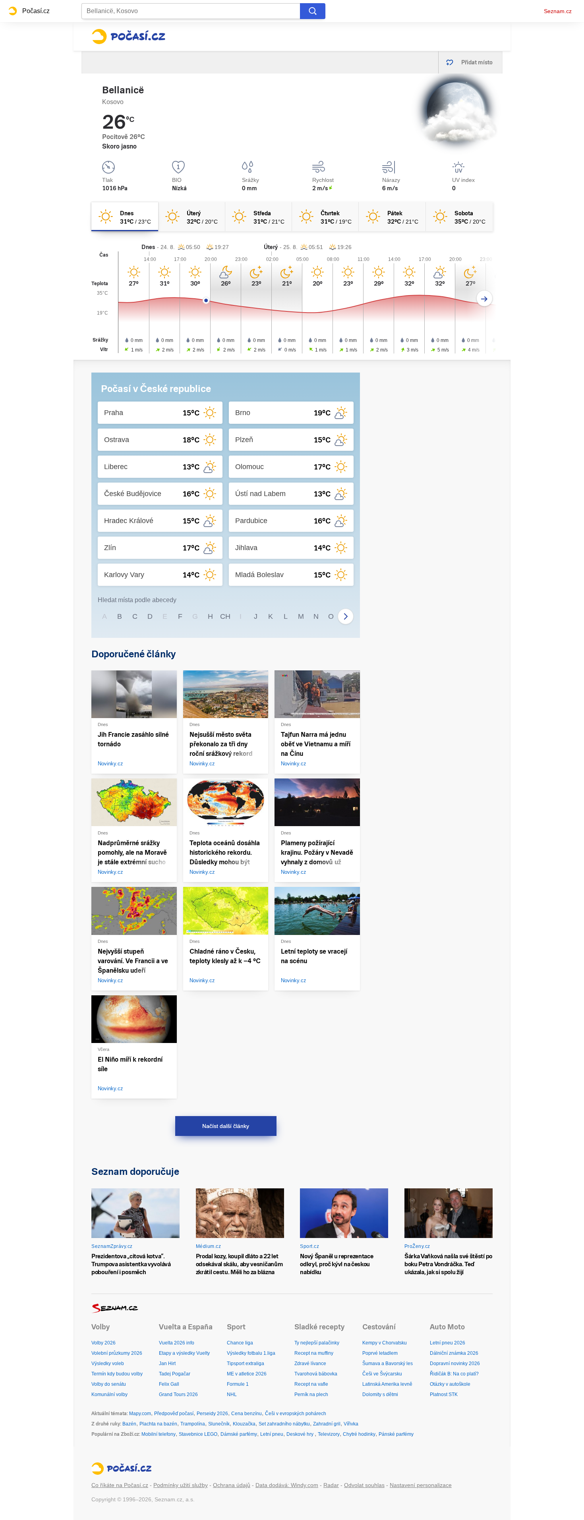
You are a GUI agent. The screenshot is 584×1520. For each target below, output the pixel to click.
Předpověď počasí (173, 1413)
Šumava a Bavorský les (387, 1363)
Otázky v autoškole (450, 1384)
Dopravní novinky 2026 (455, 1363)
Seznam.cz (558, 11)
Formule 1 (238, 1384)
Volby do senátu (108, 1384)
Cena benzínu (246, 1413)
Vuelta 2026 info (176, 1343)
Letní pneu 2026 (447, 1343)
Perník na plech (311, 1394)
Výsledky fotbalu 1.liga (251, 1353)
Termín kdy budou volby (117, 1374)
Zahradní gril (326, 1424)
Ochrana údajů (231, 1485)
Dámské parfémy (238, 1434)
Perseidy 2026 (212, 1413)
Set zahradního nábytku (284, 1424)
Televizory (329, 1434)
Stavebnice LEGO (198, 1434)
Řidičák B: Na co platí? (454, 1374)
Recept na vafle (311, 1384)
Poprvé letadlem (380, 1353)
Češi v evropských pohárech (295, 1413)
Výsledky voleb (107, 1363)
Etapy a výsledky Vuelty (184, 1353)
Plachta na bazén (158, 1424)
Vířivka (351, 1424)
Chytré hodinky (359, 1434)
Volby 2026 (103, 1343)
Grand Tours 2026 (178, 1394)
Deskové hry (300, 1434)
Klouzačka (244, 1424)
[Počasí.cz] (128, 36)
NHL (232, 1394)
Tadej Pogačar (174, 1374)
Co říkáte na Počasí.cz (119, 1485)
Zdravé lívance (310, 1363)
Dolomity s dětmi (380, 1394)
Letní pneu (271, 1434)
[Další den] (484, 298)
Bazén (129, 1424)
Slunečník (219, 1424)
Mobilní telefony (158, 1434)
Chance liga (240, 1343)
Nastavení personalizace (421, 1485)
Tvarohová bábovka (315, 1374)
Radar (331, 1485)
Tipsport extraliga (245, 1363)
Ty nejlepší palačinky (316, 1343)
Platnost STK (444, 1394)
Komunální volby (109, 1394)
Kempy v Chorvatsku (384, 1343)
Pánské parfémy (396, 1434)
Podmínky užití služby (180, 1485)
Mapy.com (140, 1413)
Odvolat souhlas (364, 1485)
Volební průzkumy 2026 (116, 1353)
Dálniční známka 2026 (454, 1353)
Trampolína (192, 1424)
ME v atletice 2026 (247, 1374)
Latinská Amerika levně (387, 1384)
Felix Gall (169, 1384)
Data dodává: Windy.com (286, 1485)
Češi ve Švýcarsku (382, 1374)
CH (225, 616)
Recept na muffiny (313, 1353)
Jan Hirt (167, 1363)
